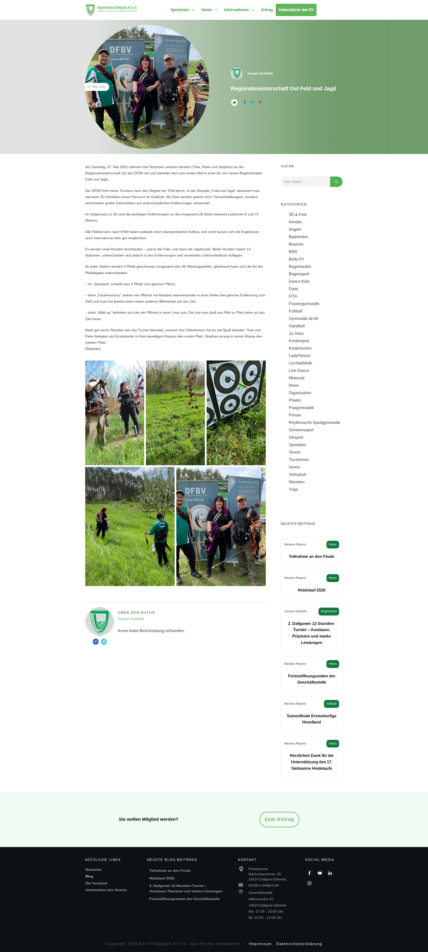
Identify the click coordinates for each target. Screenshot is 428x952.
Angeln (295, 229)
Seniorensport (301, 430)
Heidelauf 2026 (311, 590)
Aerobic (295, 222)
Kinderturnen (300, 348)
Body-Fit (296, 259)
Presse (295, 415)
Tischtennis (299, 460)
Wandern (297, 482)
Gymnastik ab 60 (303, 318)
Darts (293, 289)
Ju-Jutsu (296, 333)
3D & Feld (298, 214)
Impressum (260, 944)
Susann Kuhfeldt (295, 611)
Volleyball (297, 474)
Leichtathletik (300, 363)
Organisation (300, 393)
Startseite (93, 870)
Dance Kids (299, 281)
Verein (294, 467)
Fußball (295, 311)
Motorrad (296, 378)
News (294, 385)
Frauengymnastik (304, 304)
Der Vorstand (96, 883)
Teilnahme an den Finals (311, 556)
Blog (89, 876)
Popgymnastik (301, 408)
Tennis (294, 452)
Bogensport (299, 274)
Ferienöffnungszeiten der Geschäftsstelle (184, 899)
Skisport (296, 437)
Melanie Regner (295, 544)
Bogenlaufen (300, 266)
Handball (297, 326)
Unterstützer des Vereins (106, 890)
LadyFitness (299, 356)
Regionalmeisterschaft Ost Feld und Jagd (283, 88)
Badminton (298, 237)
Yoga (293, 489)
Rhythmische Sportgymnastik (314, 422)
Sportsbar (297, 445)
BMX (293, 252)
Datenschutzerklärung (299, 944)
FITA (293, 296)
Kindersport (299, 341)
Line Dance (299, 370)
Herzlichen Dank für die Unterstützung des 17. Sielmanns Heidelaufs (312, 761)
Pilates (295, 400)
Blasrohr (296, 244)
